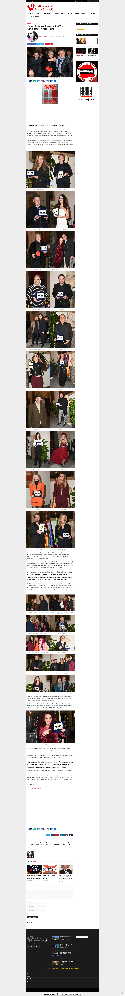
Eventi (29, 23)
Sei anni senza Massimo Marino (80, 45)
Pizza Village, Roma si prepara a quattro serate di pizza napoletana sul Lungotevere (34, 877)
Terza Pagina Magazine (33, 16)
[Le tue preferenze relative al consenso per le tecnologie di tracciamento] (122, 993)
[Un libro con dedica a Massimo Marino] (93, 41)
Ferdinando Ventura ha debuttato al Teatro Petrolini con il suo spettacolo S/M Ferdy (62, 843)
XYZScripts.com (69, 992)
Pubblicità (52, 1)
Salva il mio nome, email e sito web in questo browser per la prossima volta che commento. (47, 913)
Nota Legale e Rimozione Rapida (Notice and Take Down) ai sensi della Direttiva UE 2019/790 (66, 968)
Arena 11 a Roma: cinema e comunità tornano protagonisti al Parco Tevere (50, 877)
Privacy (57, 1)
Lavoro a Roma (92, 13)
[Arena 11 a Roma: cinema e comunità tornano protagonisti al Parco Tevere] (50, 869)
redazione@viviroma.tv (36, 788)
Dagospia (35, 784)
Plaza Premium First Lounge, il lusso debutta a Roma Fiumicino (66, 963)
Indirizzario (69, 13)
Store (48, 1)
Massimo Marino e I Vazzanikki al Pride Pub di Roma (81, 57)
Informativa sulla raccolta (50, 994)
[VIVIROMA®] (40, 7)
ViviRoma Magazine (63, 1)
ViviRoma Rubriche (47, 13)
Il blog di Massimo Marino (81, 13)
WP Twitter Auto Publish (57, 992)
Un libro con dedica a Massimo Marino (92, 45)
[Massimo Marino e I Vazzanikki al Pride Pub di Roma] (81, 51)
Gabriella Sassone (43, 36)
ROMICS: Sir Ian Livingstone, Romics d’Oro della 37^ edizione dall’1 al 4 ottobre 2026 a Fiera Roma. (66, 878)
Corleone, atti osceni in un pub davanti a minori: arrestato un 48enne (65, 938)
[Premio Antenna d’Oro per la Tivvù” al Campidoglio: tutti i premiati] (50, 62)
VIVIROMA (48, 989)
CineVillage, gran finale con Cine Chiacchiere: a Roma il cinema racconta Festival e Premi (66, 954)
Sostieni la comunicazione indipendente (84, 27)
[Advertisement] (50, 114)
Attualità (30, 13)
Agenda (38, 13)
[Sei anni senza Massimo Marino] (81, 41)
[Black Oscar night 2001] (93, 51)
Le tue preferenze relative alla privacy (68, 994)
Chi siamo (39, 1)
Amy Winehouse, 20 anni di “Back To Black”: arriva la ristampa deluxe (66, 946)
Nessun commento (60, 36)
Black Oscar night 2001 (92, 55)
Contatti (44, 1)
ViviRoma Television (59, 13)
